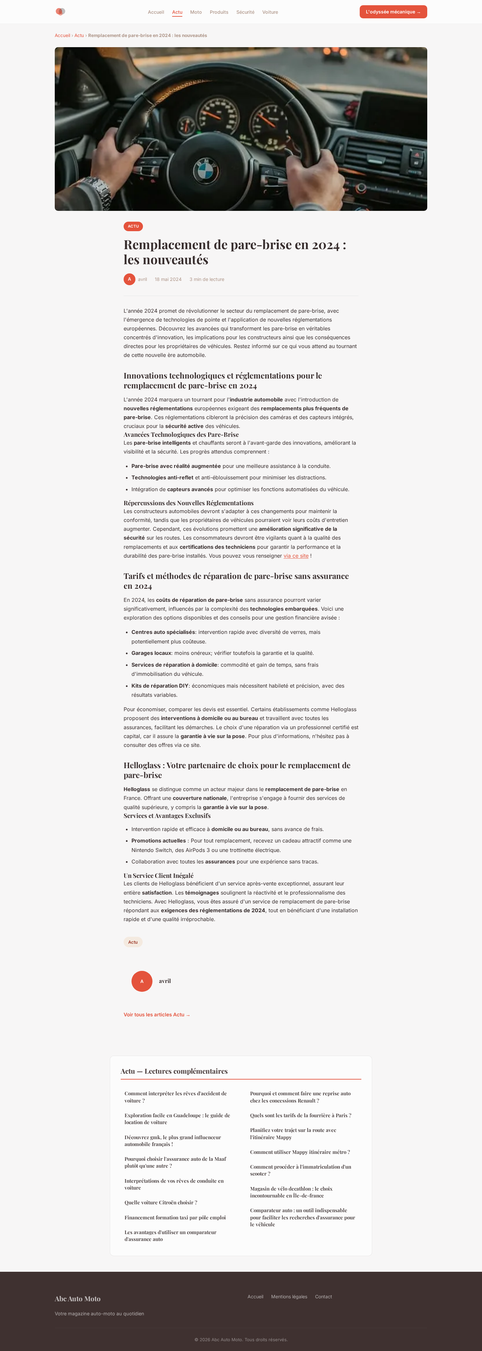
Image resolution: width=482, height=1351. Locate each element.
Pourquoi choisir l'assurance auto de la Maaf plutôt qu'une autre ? (175, 1162)
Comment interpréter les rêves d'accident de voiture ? (176, 1096)
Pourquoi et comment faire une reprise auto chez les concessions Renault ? (300, 1096)
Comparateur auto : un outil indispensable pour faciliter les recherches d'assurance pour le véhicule (302, 1217)
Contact (323, 1296)
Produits (219, 11)
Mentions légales (289, 1296)
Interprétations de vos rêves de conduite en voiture (174, 1184)
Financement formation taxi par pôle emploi (175, 1217)
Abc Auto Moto (78, 1298)
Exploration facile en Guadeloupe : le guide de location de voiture (177, 1118)
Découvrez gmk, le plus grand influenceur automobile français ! (173, 1140)
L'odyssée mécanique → (393, 11)
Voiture (270, 11)
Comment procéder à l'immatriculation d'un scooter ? (300, 1170)
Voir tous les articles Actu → (157, 1014)
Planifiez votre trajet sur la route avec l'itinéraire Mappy (293, 1133)
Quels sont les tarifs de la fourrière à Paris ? (300, 1115)
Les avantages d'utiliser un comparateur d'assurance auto (170, 1235)
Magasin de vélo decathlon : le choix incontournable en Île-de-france (291, 1192)
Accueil (156, 11)
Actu (177, 11)
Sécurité (245, 11)
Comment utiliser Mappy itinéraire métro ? (300, 1152)
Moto (196, 11)
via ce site (296, 555)
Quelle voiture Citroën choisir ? (161, 1202)
